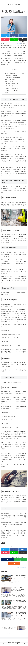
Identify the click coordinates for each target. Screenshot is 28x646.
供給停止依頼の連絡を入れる (12, 88)
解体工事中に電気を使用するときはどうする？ (14, 73)
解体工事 (19, 43)
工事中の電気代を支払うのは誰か (13, 77)
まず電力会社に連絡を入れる (12, 83)
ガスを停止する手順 (9, 86)
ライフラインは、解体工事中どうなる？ (13, 72)
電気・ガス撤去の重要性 (10, 79)
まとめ (6, 92)
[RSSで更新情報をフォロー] (14, 563)
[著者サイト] (7, 559)
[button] (25, 319)
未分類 (3, 542)
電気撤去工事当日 (9, 85)
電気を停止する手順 (9, 81)
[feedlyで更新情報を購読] (20, 559)
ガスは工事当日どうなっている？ (13, 90)
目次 (12, 69)
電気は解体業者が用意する (11, 75)
